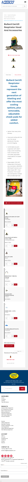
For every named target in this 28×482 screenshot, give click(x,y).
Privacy (3, 441)
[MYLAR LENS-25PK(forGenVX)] (14, 290)
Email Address (4, 470)
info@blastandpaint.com (9, 450)
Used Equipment (5, 426)
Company (3, 399)
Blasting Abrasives (5, 412)
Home (2, 397)
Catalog (3, 400)
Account (3, 437)
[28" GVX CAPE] (14, 253)
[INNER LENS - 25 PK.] (14, 307)
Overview (8, 74)
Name (2, 464)
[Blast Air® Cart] (11, 356)
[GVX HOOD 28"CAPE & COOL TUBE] (14, 234)
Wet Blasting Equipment (7, 429)
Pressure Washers (5, 416)
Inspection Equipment (6, 413)
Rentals (3, 421)
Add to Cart (9, 345)
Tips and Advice (5, 402)
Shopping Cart (4, 438)
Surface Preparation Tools (7, 425)
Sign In (2, 435)
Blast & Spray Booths (6, 410)
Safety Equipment (5, 422)
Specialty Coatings (5, 424)
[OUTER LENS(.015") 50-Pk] (14, 325)
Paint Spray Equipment (6, 415)
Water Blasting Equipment (7, 428)
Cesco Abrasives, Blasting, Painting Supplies (8, 2)
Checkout (3, 439)
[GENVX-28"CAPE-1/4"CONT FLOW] (14, 213)
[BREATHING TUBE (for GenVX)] (14, 272)
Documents (18, 74)
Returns (3, 442)
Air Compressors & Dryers (7, 409)
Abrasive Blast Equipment (7, 407)
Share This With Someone (14, 203)
